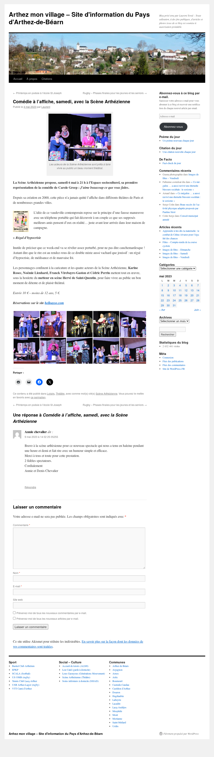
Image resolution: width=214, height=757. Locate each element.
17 (174, 295)
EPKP (15, 669)
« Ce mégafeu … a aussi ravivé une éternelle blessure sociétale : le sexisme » (181, 185)
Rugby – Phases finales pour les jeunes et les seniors (115, 93)
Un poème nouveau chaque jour (178, 140)
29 (162, 305)
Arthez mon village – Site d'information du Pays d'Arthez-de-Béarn (79, 18)
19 (186, 295)
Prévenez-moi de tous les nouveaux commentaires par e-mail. (52, 613)
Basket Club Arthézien (23, 666)
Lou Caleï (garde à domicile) (76, 669)
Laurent (45, 106)
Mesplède (117, 711)
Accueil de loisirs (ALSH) (75, 666)
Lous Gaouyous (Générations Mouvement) (83, 673)
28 (197, 300)
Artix (115, 677)
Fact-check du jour (172, 163)
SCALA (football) (21, 673)
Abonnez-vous (173, 126)
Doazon (116, 692)
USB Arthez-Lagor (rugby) (25, 684)
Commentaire (21, 525)
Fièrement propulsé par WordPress (181, 733)
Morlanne (117, 718)
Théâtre (60, 393)
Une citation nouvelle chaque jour (179, 151)
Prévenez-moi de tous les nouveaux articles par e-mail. (48, 618)
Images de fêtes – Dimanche (176, 249)
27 (192, 300)
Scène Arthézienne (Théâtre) (76, 677)
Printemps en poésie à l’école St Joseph (37, 93)
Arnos (115, 673)
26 (186, 300)
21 (197, 295)
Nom (16, 573)
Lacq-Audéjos (119, 707)
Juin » (197, 309)
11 (180, 290)
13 (192, 290)
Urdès (115, 726)
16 (168, 295)
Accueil (17, 79)
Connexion (168, 357)
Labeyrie (116, 699)
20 (192, 295)
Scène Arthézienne (106, 393)
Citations (47, 79)
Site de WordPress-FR (174, 368)
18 (180, 295)
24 (174, 300)
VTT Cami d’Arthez (22, 688)
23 (168, 300)
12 (186, 290)
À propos (32, 79)
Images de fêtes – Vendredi (176, 257)
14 (197, 290)
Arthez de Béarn (120, 666)
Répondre (30, 487)
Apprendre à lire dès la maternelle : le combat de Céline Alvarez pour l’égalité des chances (181, 234)
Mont (115, 714)
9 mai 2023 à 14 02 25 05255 (41, 436)
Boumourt (117, 681)
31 (174, 305)
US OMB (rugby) (21, 677)
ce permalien (38, 397)
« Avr (162, 309)
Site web (18, 599)
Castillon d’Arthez (121, 688)
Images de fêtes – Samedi (175, 253)
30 (168, 305)
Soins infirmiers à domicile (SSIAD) (80, 681)
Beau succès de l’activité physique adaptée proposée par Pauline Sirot (181, 208)
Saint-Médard (119, 722)
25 (180, 300)
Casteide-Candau (120, 684)
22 (162, 300)
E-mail (17, 586)
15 (162, 295)
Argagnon (117, 669)
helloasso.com (54, 303)
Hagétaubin (118, 696)
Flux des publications (173, 361)
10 (174, 290)
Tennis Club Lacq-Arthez (24, 681)
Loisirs (51, 393)
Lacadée (116, 703)
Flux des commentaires (174, 365)
